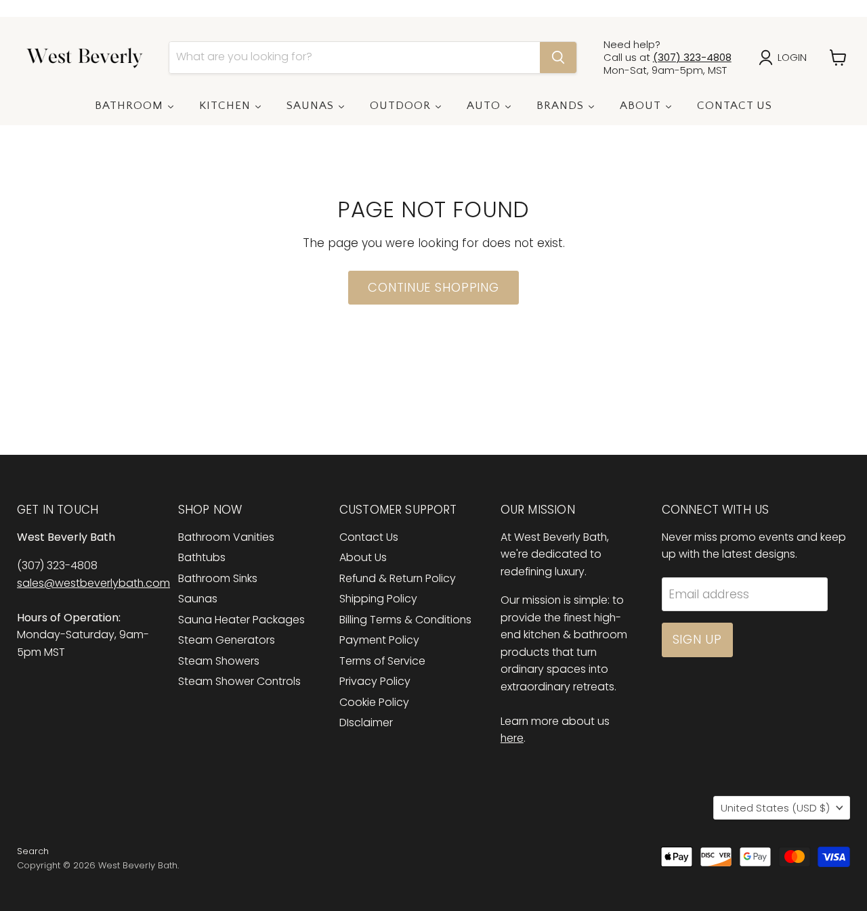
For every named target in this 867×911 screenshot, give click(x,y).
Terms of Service (382, 661)
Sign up (697, 639)
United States (775, 808)
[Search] (558, 57)
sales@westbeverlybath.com (93, 583)
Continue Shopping (433, 287)
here (512, 738)
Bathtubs (202, 557)
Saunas (197, 598)
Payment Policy (379, 640)
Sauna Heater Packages (241, 619)
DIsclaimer (366, 722)
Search (33, 851)
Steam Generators (226, 640)
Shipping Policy (378, 598)
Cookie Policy (374, 702)
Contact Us (368, 537)
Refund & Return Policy (397, 578)
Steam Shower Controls (239, 681)
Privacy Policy (374, 681)
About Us (363, 557)
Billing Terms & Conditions (405, 619)
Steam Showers (218, 661)
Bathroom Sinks (217, 578)
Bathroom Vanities (226, 537)
